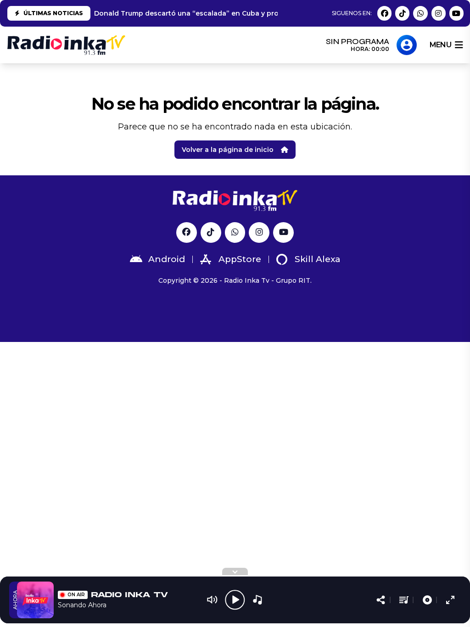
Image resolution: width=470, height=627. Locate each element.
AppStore (239, 259)
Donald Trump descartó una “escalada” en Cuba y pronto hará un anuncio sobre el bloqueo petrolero (268, 13)
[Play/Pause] (235, 600)
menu (440, 44)
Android (166, 259)
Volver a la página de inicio (228, 150)
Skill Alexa (318, 259)
